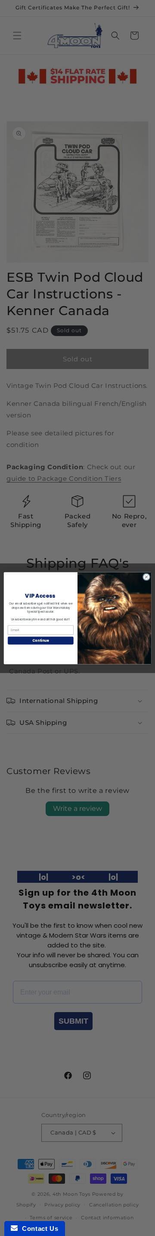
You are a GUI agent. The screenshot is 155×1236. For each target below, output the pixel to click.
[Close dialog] (146, 576)
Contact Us (38, 1228)
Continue (40, 640)
